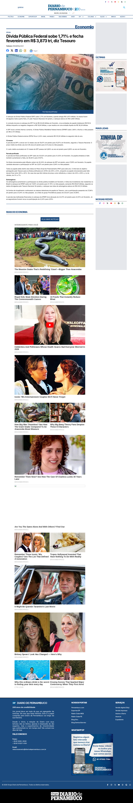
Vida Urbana (63, 16)
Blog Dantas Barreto (78, 723)
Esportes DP (33, 16)
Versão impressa (121, 711)
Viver (73, 16)
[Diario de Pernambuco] (66, 7)
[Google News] (121, 1)
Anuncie (118, 717)
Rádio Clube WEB (77, 714)
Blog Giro (74, 720)
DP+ (80, 16)
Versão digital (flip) (122, 708)
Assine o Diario (120, 714)
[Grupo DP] (66, 796)
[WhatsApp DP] (125, 1)
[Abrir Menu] (18, 7)
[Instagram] (108, 1)
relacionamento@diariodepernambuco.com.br (29, 749)
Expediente (119, 720)
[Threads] (118, 1)
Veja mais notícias (49, 219)
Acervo (122, 16)
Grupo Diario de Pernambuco (18, 785)
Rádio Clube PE (76, 717)
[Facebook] (106, 1)
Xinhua (113, 16)
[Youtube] (115, 1)
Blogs (102, 16)
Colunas (91, 16)
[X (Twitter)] (111, 1)
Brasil (43, 16)
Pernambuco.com (77, 708)
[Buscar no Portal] (124, 7)
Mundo (52, 16)
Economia (21, 16)
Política (10, 16)
